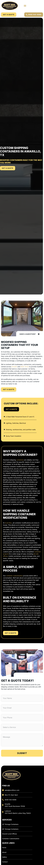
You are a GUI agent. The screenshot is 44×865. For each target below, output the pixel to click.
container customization (14, 576)
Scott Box (8, 523)
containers (20, 460)
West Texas (25, 366)
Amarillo (14, 366)
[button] (25, 6)
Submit (22, 753)
